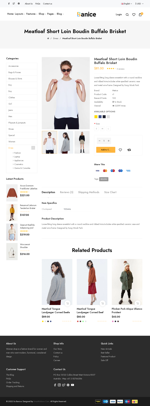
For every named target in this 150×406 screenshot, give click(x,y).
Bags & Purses (14, 72)
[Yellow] (43, 321)
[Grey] (45, 321)
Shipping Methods (88, 192)
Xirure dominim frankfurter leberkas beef (28, 188)
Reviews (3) (66, 192)
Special (11, 135)
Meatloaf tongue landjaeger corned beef (90, 310)
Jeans (10, 110)
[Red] (78, 321)
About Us (29, 3)
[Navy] (48, 321)
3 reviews (120, 68)
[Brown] (80, 321)
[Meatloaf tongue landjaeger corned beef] (92, 281)
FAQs (37, 3)
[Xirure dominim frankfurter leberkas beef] (12, 192)
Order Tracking (12, 382)
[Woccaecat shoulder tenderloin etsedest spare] (12, 251)
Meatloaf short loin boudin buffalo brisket (82, 38)
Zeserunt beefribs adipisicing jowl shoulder (27, 227)
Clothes (11, 97)
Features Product (108, 356)
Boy (10, 84)
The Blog (10, 374)
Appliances (18, 160)
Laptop (17, 156)
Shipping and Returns (15, 386)
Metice (115, 90)
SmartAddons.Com (41, 401)
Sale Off (104, 360)
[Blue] (50, 321)
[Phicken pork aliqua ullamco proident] (127, 281)
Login (119, 14)
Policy (56, 356)
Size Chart (110, 192)
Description (48, 192)
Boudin (104, 179)
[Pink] (113, 321)
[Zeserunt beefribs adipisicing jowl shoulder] (12, 231)
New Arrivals (106, 348)
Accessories (13, 66)
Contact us (47, 3)
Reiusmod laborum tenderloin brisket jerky (28, 208)
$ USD (138, 3)
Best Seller (105, 352)
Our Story (57, 348)
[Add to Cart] (67, 303)
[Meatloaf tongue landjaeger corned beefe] (57, 281)
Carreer (56, 360)
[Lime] (83, 321)
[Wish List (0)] (133, 15)
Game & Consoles (22, 168)
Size (98, 123)
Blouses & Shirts (15, 78)
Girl (10, 103)
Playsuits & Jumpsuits (16, 122)
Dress (55, 38)
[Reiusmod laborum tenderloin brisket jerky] (12, 212)
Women (11, 141)
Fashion (17, 152)
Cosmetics (18, 164)
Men (10, 116)
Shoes (11, 129)
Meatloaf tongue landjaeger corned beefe (56, 310)
